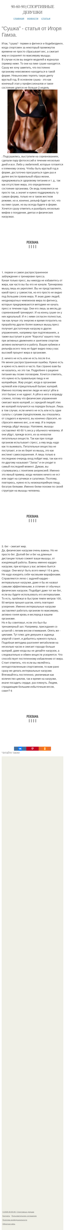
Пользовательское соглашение (24, 1216)
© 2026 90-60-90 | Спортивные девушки (18, 1212)
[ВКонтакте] (20, 749)
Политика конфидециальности (14, 1220)
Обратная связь (8, 1224)
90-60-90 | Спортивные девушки (32, 9)
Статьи (45, 18)
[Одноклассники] (45, 749)
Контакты (6, 1216)
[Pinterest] (32, 749)
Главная (19, 18)
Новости (32, 18)
